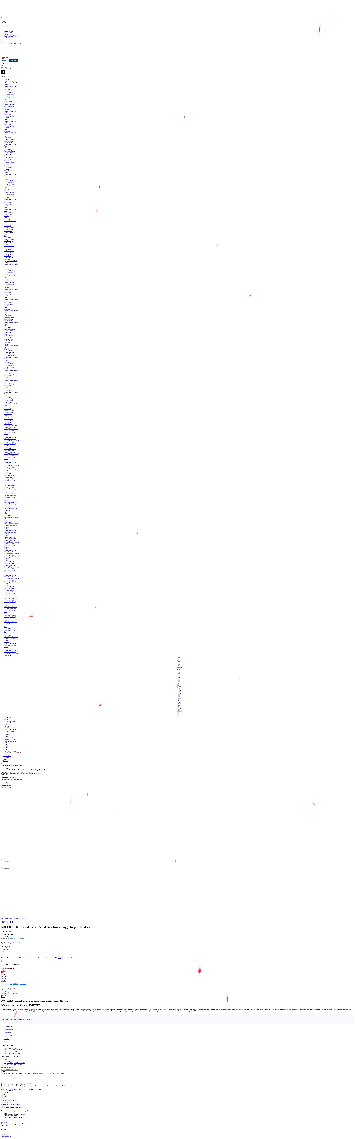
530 (5, 743)
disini (59, 958)
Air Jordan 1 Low (9, 721)
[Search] (3, 72)
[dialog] (177, 1101)
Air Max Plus (8, 723)
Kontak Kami (8, 1026)
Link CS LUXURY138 (11, 1051)
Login (4, 60)
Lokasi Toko (8, 32)
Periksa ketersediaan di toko (9, 993)
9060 (5, 749)
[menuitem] (7, 79)
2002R (6, 746)
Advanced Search (6, 69)
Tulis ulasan (21, 938)
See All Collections (10, 728)
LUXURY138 (9, 1091)
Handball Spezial (9, 731)
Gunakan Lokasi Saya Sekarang (10, 1104)
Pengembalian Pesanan (11, 36)
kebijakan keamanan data (41, 1073)
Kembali (6, 1039)
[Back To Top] (1, 1097)
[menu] (177, 416)
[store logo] (16, 58)
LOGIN (3, 974)
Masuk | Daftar (8, 31)
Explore (3, 76)
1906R (6, 748)
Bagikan (3, 995)
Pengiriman (7, 1032)
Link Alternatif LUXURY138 (13, 1050)
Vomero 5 (7, 726)
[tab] (177, 76)
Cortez (6, 719)
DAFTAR (3, 976)
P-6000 (6, 724)
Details (3, 997)
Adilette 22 (7, 734)
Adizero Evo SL (9, 738)
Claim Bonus (8, 1061)
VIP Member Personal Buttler (13, 1064)
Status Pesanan (8, 1029)
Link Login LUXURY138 (12, 1048)
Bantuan (6, 37)
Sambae (6, 736)
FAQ (5, 1059)
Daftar (13, 60)
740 (5, 744)
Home (6, 768)
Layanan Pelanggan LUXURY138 (14, 1063)
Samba (6, 733)
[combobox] (9, 67)
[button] (5, 862)
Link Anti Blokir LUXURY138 (13, 1053)
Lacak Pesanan (8, 34)
